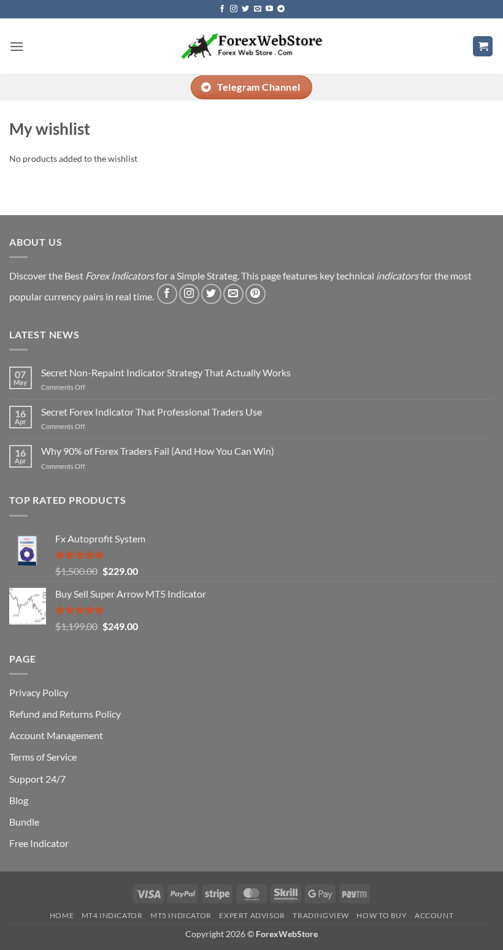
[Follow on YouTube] (269, 9)
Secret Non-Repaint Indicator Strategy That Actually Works (166, 372)
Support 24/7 (37, 779)
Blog (18, 800)
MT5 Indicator (181, 915)
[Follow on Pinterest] (255, 294)
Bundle (24, 821)
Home (62, 915)
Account (434, 915)
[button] (16, 46)
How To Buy (381, 915)
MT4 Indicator (112, 915)
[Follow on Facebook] (222, 9)
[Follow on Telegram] (281, 9)
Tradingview (321, 915)
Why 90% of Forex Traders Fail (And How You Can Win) (157, 451)
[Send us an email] (257, 9)
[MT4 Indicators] (252, 46)
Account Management (56, 735)
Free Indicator (39, 843)
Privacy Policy (38, 692)
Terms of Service (43, 756)
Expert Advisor (252, 915)
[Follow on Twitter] (245, 9)
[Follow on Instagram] (233, 9)
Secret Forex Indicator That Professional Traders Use (151, 411)
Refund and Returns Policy (65, 714)
